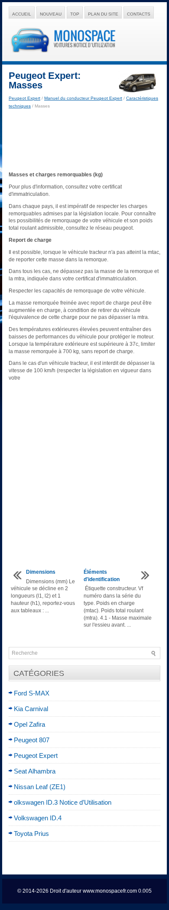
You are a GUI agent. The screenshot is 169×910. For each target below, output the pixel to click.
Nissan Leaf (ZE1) (39, 786)
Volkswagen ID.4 (38, 818)
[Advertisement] (84, 140)
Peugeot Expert (24, 98)
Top (74, 14)
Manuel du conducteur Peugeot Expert (83, 98)
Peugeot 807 (31, 740)
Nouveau (51, 14)
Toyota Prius (31, 833)
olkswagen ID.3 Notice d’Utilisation (62, 802)
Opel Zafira (29, 724)
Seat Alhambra (34, 771)
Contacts (138, 14)
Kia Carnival (31, 708)
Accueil (21, 14)
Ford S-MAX (31, 693)
